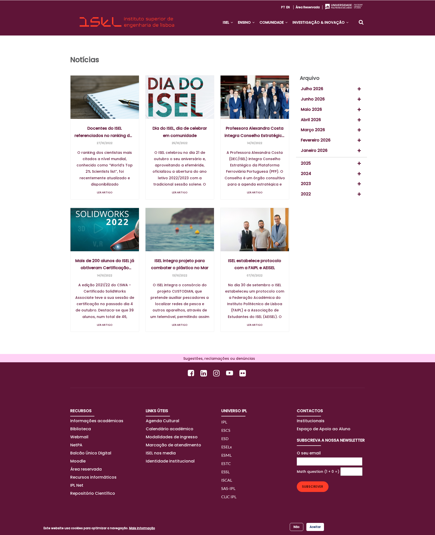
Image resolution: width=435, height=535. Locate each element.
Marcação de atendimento (173, 445)
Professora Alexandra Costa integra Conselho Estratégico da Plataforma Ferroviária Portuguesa (255, 132)
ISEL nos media (161, 453)
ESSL (225, 471)
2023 (306, 184)
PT (283, 7)
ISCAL (226, 480)
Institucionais (310, 421)
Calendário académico (169, 429)
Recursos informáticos (93, 477)
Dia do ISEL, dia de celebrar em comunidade (180, 131)
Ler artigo (105, 192)
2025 (306, 163)
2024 (306, 173)
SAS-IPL (228, 488)
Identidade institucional (170, 461)
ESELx (226, 446)
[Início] (127, 18)
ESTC (226, 463)
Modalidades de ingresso (172, 437)
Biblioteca (80, 429)
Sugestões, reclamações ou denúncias (217, 358)
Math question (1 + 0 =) (318, 471)
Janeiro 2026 (314, 150)
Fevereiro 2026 (316, 140)
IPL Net (76, 485)
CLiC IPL (228, 496)
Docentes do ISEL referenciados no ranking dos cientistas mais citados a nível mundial (105, 132)
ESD (225, 438)
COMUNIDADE (272, 22)
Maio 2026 (311, 109)
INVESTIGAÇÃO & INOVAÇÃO (319, 22)
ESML (226, 455)
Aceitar (315, 527)
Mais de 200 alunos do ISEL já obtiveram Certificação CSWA (104, 264)
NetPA (76, 445)
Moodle (78, 461)
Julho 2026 (312, 89)
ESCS (225, 430)
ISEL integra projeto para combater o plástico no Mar (179, 264)
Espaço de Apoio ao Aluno (323, 429)
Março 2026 (313, 130)
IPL (224, 421)
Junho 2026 (313, 99)
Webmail (79, 437)
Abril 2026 (311, 120)
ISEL (226, 22)
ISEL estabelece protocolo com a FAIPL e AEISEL (254, 264)
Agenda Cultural (162, 421)
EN (288, 7)
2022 (306, 194)
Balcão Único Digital (90, 453)
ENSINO (245, 22)
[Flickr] (243, 373)
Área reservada (308, 7)
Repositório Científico (93, 493)
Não (297, 527)
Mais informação (142, 528)
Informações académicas (96, 421)
